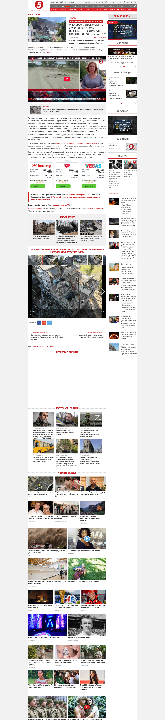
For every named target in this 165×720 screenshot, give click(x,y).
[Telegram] (113, 2)
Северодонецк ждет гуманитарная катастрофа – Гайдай (66, 432)
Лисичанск (36, 346)
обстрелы (45, 346)
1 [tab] (115, 39)
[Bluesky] (128, 2)
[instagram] (106, 2)
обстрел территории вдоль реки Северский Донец (76, 143)
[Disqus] (67, 382)
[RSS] (135, 2)
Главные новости (35, 208)
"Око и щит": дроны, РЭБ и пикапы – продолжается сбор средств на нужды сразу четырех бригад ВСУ (116, 97)
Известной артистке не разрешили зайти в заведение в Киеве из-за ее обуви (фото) (128, 233)
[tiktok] (110, 2)
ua (96, 2)
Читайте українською (99, 36)
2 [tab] (130, 39)
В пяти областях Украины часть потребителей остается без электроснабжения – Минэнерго (121, 62)
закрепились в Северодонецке (77, 195)
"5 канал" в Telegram (94, 208)
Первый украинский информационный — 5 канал (39, 6)
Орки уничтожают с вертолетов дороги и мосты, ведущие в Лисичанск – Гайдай (91, 238)
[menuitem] (54, 6)
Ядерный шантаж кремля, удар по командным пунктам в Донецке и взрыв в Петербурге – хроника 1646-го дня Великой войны (128, 322)
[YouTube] (131, 2)
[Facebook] (102, 2)
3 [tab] (124, 66)
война (52, 346)
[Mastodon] (124, 2)
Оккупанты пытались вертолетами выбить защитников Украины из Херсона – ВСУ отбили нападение (47, 337)
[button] (50, 260)
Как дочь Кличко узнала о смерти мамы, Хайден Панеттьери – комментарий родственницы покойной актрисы (128, 268)
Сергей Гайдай (51, 52)
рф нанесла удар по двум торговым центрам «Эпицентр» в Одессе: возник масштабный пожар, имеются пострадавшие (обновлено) (129, 349)
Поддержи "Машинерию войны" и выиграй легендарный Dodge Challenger (116, 82)
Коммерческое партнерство (114, 145)
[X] (120, 2)
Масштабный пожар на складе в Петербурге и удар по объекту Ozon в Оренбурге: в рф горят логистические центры (128, 222)
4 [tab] (127, 66)
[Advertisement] (67, 175)
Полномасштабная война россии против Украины (86, 21)
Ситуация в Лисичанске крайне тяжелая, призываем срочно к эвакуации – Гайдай (43, 459)
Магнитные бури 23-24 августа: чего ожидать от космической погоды (128, 335)
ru (99, 2)
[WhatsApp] (117, 2)
